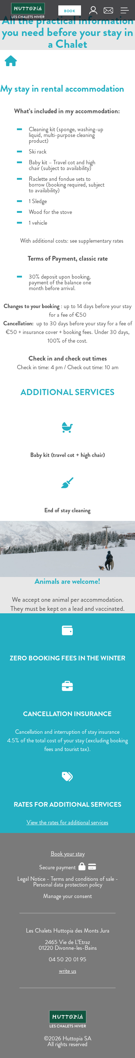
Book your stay (68, 853)
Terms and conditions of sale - (84, 879)
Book (69, 11)
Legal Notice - (34, 879)
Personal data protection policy (67, 884)
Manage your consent (67, 896)
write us (67, 971)
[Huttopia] (67, 549)
